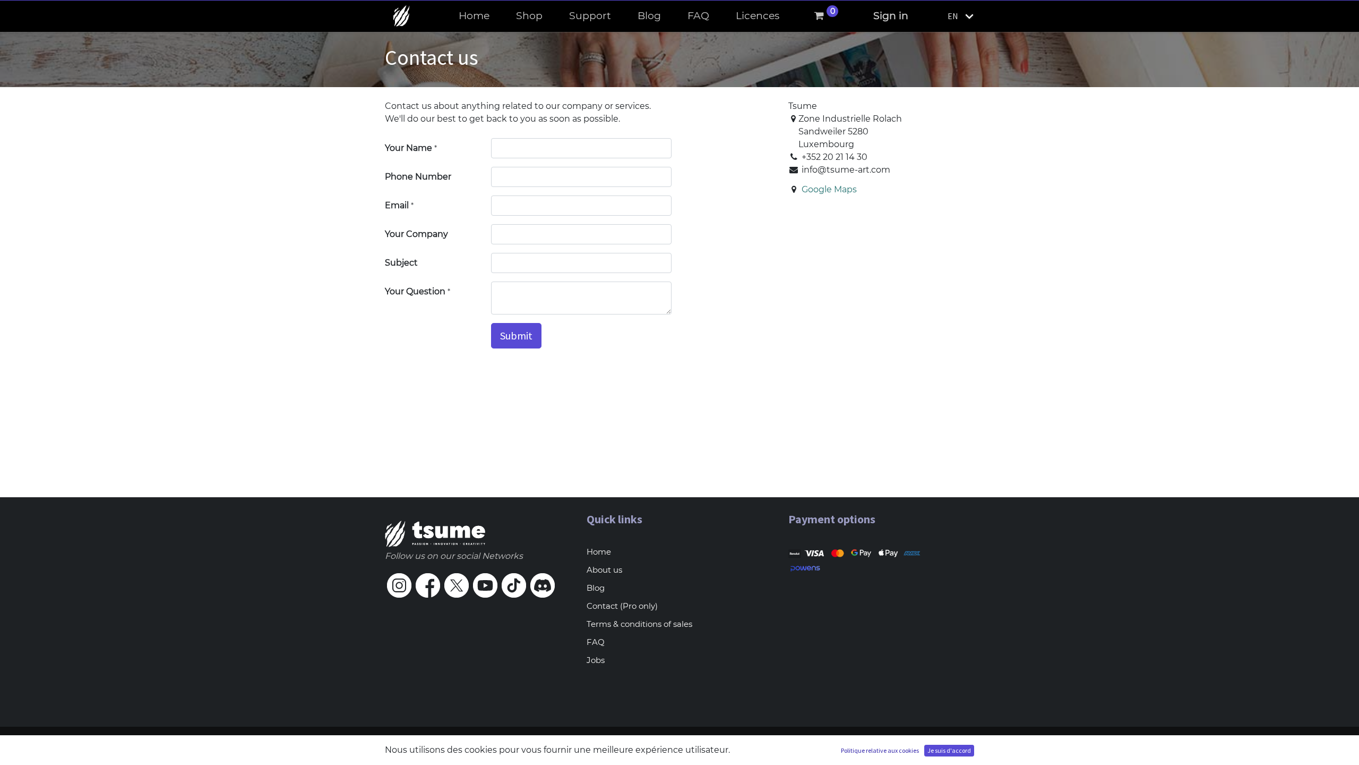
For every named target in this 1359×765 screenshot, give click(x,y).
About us (604, 570)
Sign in (890, 16)
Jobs (596, 660)
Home (599, 552)
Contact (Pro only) (622, 606)
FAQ (596, 642)
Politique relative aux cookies (880, 750)
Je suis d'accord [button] (949, 750)
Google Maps (829, 189)
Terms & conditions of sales (639, 624)
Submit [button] (516, 335)
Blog (596, 588)
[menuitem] (474, 16)
